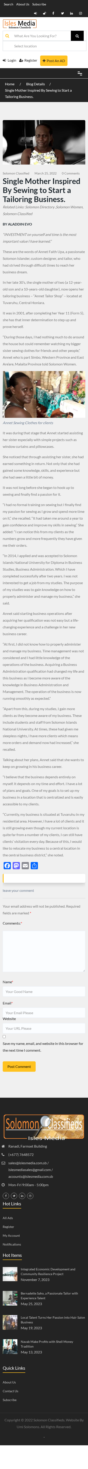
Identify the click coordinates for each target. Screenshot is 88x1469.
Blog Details (35, 84)
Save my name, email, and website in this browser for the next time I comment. (43, 1046)
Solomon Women (69, 207)
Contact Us (10, 1391)
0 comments (71, 173)
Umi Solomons (28, 1427)
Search (8, 4)
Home (10, 84)
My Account (11, 1235)
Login (11, 60)
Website (9, 1018)
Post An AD (56, 60)
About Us (22, 4)
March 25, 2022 (46, 173)
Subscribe (39, 4)
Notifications (12, 1244)
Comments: (12, 923)
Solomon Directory (39, 207)
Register (30, 60)
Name (8, 982)
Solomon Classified (16, 173)
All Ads (8, 1218)
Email (8, 1003)
